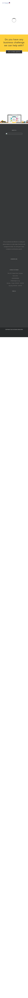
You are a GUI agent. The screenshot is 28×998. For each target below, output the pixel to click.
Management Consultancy (18, 512)
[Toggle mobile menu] (25, 4)
